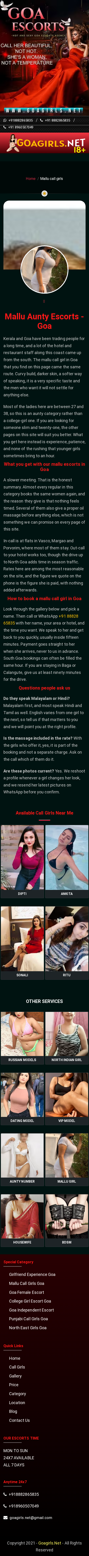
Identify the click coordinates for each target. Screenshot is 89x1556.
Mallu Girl (67, 1181)
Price (13, 1384)
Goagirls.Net (49, 1543)
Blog (13, 1411)
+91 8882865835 (57, 120)
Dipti (22, 894)
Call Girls (17, 1367)
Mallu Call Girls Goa (26, 1283)
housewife (22, 1242)
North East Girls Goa (28, 1327)
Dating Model (22, 1121)
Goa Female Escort (26, 1292)
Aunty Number (22, 1181)
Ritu (67, 975)
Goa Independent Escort (31, 1310)
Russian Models (22, 1060)
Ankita (66, 894)
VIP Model (66, 1121)
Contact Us (19, 1420)
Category (17, 1393)
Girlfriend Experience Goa (32, 1274)
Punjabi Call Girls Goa (28, 1318)
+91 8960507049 (20, 127)
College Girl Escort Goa (30, 1301)
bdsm (66, 1242)
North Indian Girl (67, 1060)
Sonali (22, 975)
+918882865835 (20, 120)
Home (30, 178)
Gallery (15, 1376)
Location (17, 1402)
